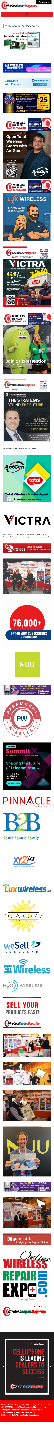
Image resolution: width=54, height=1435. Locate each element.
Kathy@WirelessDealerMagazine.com (25, 1415)
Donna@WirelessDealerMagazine (20, 1412)
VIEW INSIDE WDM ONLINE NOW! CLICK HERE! (19, 448)
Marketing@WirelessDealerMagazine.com (28, 1407)
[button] (27, 14)
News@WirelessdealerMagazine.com (17, 1410)
